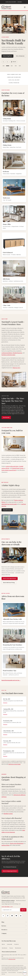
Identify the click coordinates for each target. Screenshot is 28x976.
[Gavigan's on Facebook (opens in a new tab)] (3, 915)
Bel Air (3, 944)
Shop (14, 922)
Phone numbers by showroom (9, 952)
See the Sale (6, 417)
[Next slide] (7, 62)
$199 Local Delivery (14, 80)
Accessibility (19, 972)
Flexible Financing (14, 82)
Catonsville (9, 944)
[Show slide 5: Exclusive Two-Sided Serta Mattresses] (19, 66)
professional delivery (7, 353)
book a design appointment (9, 470)
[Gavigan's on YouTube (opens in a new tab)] (16, 915)
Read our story (16, 368)
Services (14, 926)
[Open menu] (24, 7)
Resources (14, 929)
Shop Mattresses (7, 510)
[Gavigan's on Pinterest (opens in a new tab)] (12, 915)
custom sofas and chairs (12, 466)
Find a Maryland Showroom (9, 867)
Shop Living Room (7, 56)
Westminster (18, 948)
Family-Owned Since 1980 (14, 74)
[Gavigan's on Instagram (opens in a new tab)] (7, 915)
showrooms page (12, 959)
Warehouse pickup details (14, 764)
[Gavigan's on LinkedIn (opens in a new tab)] (20, 915)
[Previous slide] (3, 62)
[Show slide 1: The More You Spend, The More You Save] (3, 66)
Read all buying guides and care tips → (11, 680)
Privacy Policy (4, 972)
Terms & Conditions (12, 972)
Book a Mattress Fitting (9, 582)
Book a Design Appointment (10, 871)
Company (14, 933)
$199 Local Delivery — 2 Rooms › (14, 2)
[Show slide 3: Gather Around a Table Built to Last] (11, 66)
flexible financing (17, 353)
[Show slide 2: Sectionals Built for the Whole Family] (7, 66)
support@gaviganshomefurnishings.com (11, 904)
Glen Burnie (4, 948)
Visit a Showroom (20, 56)
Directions (5, 702)
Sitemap (3, 974)
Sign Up (23, 910)
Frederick (16, 944)
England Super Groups (17, 468)
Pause (14, 61)
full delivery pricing (8, 814)
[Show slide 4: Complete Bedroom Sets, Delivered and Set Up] (15, 66)
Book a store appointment (16, 843)
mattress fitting (5, 845)
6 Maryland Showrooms (14, 77)
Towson (11, 948)
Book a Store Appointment (9, 578)
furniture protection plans (8, 355)
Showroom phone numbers (8, 900)
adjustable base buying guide (9, 504)
